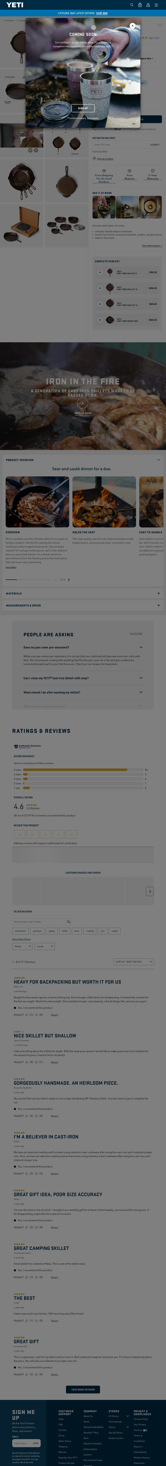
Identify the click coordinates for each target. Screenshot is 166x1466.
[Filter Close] (133, 26)
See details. (93, 118)
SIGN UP (83, 108)
